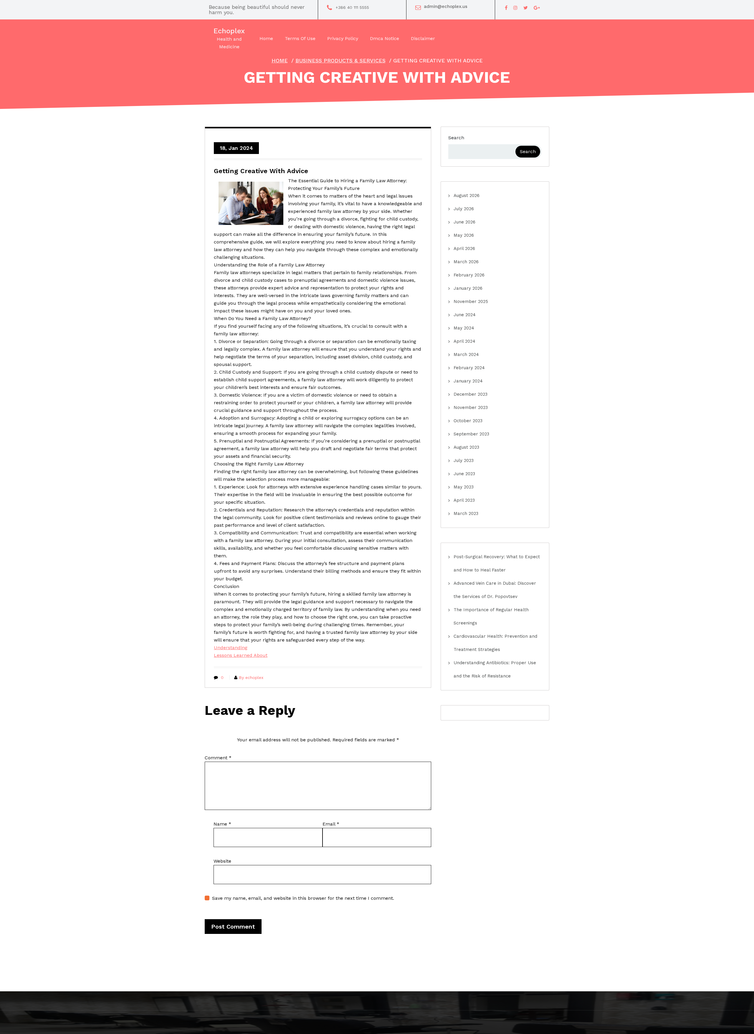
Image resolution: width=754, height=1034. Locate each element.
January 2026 (468, 288)
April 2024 (464, 341)
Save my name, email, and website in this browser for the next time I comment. (303, 898)
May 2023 (464, 487)
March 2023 (466, 513)
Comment (218, 757)
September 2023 (471, 434)
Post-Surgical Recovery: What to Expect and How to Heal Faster (497, 563)
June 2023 (464, 473)
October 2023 (468, 420)
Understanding (230, 647)
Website (222, 861)
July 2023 (464, 460)
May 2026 (464, 235)
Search (456, 137)
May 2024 (464, 328)
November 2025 (471, 301)
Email (331, 824)
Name (222, 824)
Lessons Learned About (240, 655)
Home (280, 60)
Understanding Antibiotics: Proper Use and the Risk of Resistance (495, 669)
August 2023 (466, 447)
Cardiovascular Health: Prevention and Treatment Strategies (495, 643)
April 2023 (464, 500)
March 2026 (466, 261)
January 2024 (468, 381)
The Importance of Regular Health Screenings (491, 616)
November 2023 (471, 407)
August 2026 (466, 195)
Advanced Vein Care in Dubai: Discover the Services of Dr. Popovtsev (495, 590)
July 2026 (464, 208)
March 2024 (466, 354)
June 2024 (465, 314)
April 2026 (464, 248)
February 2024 (469, 367)
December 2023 (470, 394)
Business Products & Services (340, 60)
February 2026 (469, 275)
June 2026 (464, 222)
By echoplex (251, 677)
